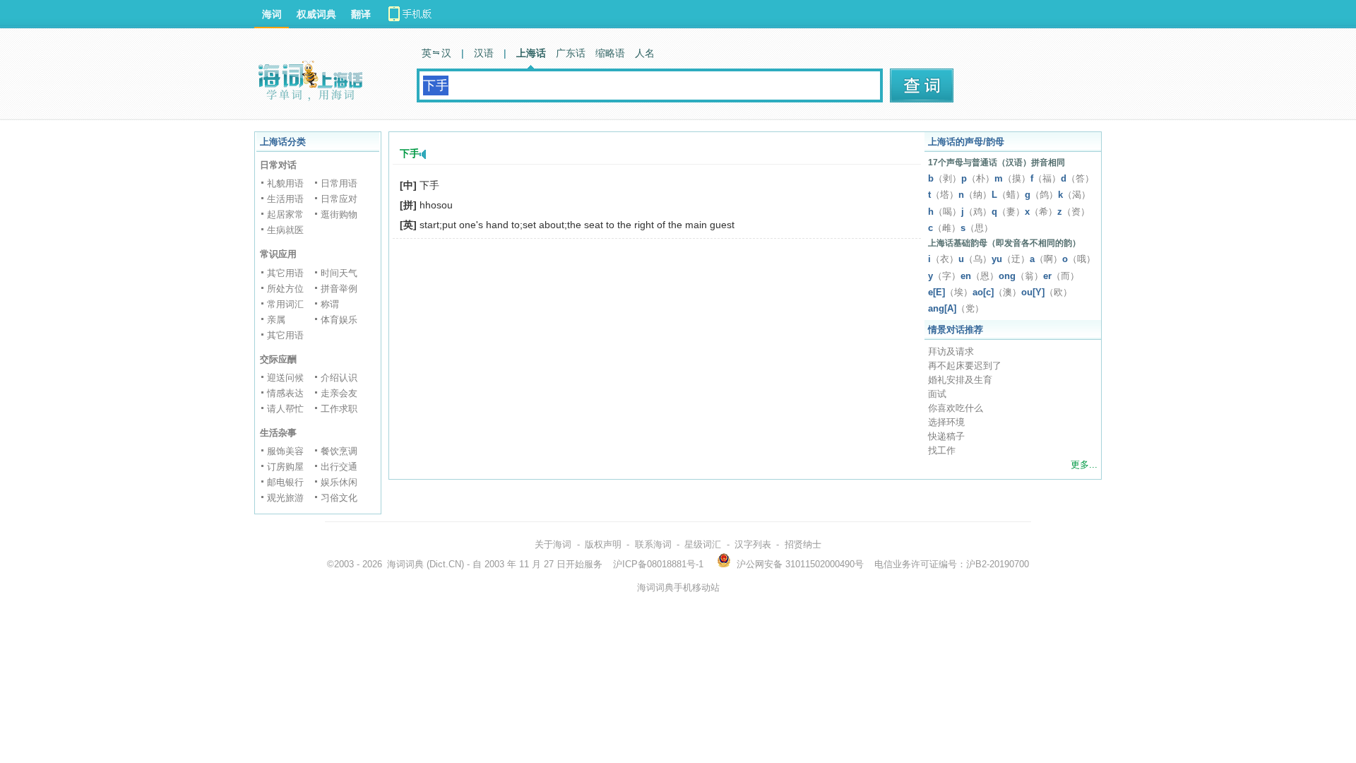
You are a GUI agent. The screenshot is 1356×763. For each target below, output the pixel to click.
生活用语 (285, 199)
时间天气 (339, 273)
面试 (937, 394)
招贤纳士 (803, 544)
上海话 (531, 53)
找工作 (942, 450)
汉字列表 (752, 544)
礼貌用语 (285, 183)
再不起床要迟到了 (964, 365)
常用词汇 (285, 304)
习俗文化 (339, 497)
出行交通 (339, 466)
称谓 (330, 304)
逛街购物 (339, 214)
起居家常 (285, 214)
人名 (645, 53)
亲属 (276, 319)
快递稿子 (946, 436)
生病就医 (285, 230)
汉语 (484, 53)
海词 (272, 14)
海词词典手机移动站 (678, 587)
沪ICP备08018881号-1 (658, 564)
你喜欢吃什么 (955, 408)
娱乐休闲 (339, 482)
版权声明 (603, 544)
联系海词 (653, 544)
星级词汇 (702, 544)
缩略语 (610, 53)
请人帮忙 (285, 408)
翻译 (361, 14)
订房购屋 (285, 466)
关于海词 (553, 544)
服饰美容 (285, 451)
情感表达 (285, 393)
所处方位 (285, 288)
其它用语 (285, 273)
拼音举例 (339, 288)
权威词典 (316, 14)
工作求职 (339, 408)
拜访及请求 (951, 351)
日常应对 (339, 199)
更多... (1084, 464)
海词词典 (405, 564)
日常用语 (339, 183)
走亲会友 (339, 393)
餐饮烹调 (339, 451)
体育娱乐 (339, 319)
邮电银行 (285, 482)
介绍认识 (339, 377)
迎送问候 (285, 377)
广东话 (570, 53)
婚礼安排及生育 (960, 379)
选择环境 (946, 422)
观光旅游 (285, 497)
